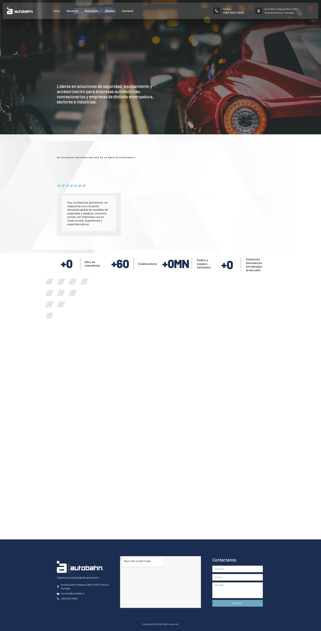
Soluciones (91, 10)
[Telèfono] (216, 11)
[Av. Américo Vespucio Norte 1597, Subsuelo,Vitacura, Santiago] (258, 11)
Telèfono (227, 9)
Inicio (57, 10)
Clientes (110, 10)
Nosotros (72, 10)
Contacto (127, 10)
